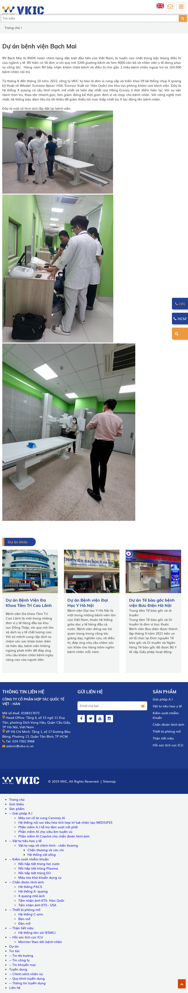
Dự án (14, 946)
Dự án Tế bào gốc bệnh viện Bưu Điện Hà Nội (152, 602)
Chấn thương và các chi (46, 850)
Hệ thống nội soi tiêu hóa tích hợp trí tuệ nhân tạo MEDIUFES (65, 822)
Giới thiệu (16, 804)
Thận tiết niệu (163, 738)
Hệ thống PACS (30, 886)
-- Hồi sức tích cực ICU (26, 937)
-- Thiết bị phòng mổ (24, 909)
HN (181, 303)
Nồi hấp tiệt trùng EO (34, 872)
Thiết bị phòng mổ (167, 731)
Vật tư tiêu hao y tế (167, 706)
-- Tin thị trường (21, 955)
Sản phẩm (164, 692)
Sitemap (109, 781)
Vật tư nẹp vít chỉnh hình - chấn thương (48, 845)
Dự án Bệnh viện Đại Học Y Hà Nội (87, 602)
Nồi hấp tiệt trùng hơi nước (39, 863)
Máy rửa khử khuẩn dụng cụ (39, 877)
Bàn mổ (24, 918)
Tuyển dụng (18, 969)
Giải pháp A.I (163, 699)
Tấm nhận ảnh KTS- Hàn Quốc (41, 900)
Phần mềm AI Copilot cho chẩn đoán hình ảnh (53, 836)
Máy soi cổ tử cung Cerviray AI (41, 817)
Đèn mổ (24, 923)
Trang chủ (12, 27)
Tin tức (14, 950)
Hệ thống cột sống (42, 854)
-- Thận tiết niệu (21, 928)
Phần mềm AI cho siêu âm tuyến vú (45, 831)
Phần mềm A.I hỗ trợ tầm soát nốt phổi (48, 827)
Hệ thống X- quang (33, 891)
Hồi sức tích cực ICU (168, 745)
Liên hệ (14, 987)
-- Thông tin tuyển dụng (27, 983)
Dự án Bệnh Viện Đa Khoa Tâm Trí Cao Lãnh (29, 602)
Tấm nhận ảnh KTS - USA (37, 905)
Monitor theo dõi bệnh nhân (40, 941)
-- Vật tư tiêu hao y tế (25, 840)
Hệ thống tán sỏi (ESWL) (36, 932)
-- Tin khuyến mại (22, 964)
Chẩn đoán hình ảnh (168, 724)
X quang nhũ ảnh (31, 895)
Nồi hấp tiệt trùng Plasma (38, 868)
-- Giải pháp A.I (20, 813)
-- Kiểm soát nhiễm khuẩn (29, 859)
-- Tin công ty (19, 960)
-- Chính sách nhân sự (26, 973)
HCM (181, 318)
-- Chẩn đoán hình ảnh (26, 882)
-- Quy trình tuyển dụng (27, 978)
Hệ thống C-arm (30, 914)
